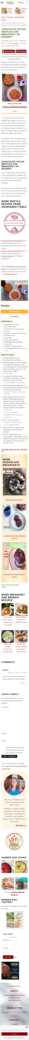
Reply (23, 683)
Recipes (10, 17)
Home (3, 17)
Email (3, 740)
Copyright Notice (14, 1000)
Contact (14, 1024)
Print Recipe (22, 51)
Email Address (7, 940)
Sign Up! (5, 1012)
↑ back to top (14, 986)
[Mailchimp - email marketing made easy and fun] (15, 958)
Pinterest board (9, 274)
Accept (14, 1034)
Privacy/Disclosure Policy (18, 1037)
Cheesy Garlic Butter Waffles (11, 251)
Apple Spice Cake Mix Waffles (11, 240)
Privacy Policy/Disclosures (14, 995)
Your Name (5, 948)
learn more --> (21, 825)
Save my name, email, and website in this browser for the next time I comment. (15, 750)
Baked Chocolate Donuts (14, 500)
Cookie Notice (14, 997)
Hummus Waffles (7, 256)
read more (23, 25)
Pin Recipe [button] (15, 316)
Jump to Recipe (9, 51)
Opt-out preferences (8, 1037)
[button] (27, 1027)
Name (4, 733)
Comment (5, 707)
